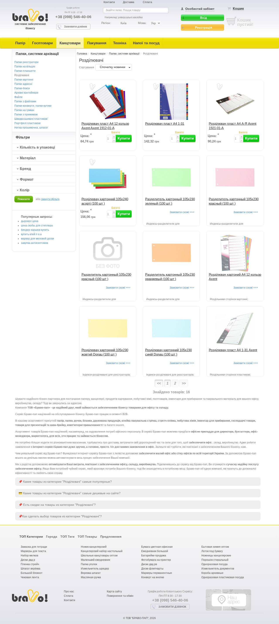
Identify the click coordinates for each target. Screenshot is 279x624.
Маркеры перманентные (156, 572)
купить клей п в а (31, 234)
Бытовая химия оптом (215, 546)
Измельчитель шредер (95, 568)
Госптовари (42, 43)
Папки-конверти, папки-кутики (32, 105)
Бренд (25, 169)
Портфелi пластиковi (27, 123)
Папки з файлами (25, 101)
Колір (24, 190)
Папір (20, 43)
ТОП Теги (67, 536)
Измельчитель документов (217, 568)
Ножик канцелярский (94, 546)
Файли (18, 97)
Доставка (128, 2)
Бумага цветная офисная (157, 546)
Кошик (238, 8)
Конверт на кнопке (152, 577)
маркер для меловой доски (37, 238)
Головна (82, 53)
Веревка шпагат (91, 572)
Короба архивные (212, 572)
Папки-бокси (22, 88)
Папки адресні (23, 83)
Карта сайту (114, 591)
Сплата (147, 2)
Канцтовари (70, 43)
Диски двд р (28, 559)
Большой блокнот (32, 572)
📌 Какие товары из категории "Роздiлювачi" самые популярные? (65, 481)
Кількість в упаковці (37, 147)
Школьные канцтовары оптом (99, 555)
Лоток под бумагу (212, 551)
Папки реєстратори (26, 62)
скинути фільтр (50, 199)
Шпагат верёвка (30, 568)
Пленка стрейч (30, 564)
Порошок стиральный (214, 559)
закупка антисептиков (34, 242)
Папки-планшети (25, 70)
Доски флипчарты (152, 568)
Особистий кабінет (199, 8)
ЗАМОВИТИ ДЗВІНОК (172, 606)
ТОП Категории (31, 536)
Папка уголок (89, 564)
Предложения (110, 536)
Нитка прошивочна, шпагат (31, 127)
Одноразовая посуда (214, 564)
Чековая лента (30, 577)
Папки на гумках (24, 110)
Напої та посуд (146, 43)
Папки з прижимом (25, 114)
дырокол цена (29, 221)
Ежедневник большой (154, 551)
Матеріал (28, 158)
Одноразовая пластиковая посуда (222, 577)
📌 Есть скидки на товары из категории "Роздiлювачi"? (57, 504)
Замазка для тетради (34, 546)
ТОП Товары (87, 536)
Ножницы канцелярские (216, 555)
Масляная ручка (91, 577)
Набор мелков (29, 555)
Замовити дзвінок (75, 26)
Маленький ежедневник (95, 559)
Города (51, 536)
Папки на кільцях (24, 66)
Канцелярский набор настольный (101, 551)
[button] (124, 138)
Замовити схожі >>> (182, 212)
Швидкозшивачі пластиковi (31, 118)
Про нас (69, 591)
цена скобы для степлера (37, 225)
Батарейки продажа (153, 555)
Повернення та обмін (120, 595)
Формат (27, 179)
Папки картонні (23, 79)
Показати (24, 199)
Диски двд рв (149, 564)
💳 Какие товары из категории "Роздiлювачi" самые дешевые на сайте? (70, 493)
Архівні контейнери (26, 92)
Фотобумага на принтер (156, 559)
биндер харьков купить (35, 229)
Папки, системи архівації (124, 53)
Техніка (119, 43)
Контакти (109, 2)
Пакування (96, 43)
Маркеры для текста (33, 551)
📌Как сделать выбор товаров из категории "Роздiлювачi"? (60, 516)
